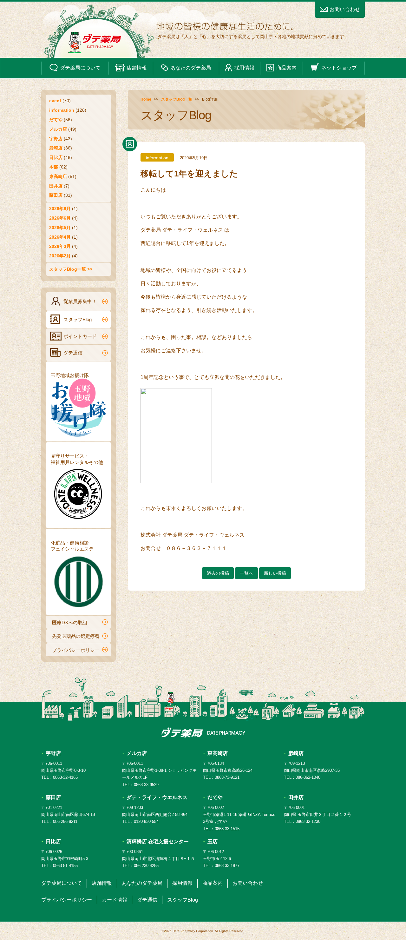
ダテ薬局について (80, 67)
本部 (53, 166)
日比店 (55, 157)
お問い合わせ (345, 9)
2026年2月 (60, 255)
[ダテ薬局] (203, 30)
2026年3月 (60, 246)
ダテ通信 (72, 352)
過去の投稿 (218, 573)
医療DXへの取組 (69, 622)
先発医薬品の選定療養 (76, 636)
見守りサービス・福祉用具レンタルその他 (77, 459)
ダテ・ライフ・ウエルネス (157, 797)
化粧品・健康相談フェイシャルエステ (72, 546)
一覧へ (246, 573)
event (55, 100)
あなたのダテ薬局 (190, 67)
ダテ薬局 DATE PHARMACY (203, 732)
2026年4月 (60, 237)
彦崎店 (55, 147)
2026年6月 (60, 218)
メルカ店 (58, 129)
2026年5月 (60, 227)
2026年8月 (60, 208)
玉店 (212, 841)
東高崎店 (58, 176)
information (61, 110)
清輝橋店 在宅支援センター (158, 841)
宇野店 (55, 138)
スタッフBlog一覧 (176, 99)
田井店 (55, 186)
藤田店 (55, 195)
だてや (55, 119)
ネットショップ (339, 67)
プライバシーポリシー (76, 650)
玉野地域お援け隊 (70, 375)
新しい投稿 (275, 573)
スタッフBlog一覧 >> (70, 269)
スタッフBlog (77, 319)
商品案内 (286, 67)
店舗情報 (137, 67)
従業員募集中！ (80, 301)
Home (146, 99)
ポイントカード (80, 336)
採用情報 (244, 67)
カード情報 (114, 900)
